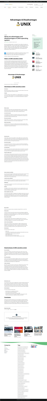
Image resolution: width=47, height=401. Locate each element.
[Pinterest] (13, 310)
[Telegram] (10, 310)
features (22, 397)
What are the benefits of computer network (39, 70)
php (26, 348)
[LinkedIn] (8, 310)
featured (24, 348)
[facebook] (4, 1)
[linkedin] (35, 346)
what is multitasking (20, 381)
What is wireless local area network (21, 356)
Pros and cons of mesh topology (21, 351)
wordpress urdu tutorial (20, 394)
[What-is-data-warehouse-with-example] (33, 65)
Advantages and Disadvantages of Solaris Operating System (39, 63)
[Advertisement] (16, 103)
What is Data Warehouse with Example (39, 66)
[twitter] (5, 1)
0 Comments (9, 336)
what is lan (26, 386)
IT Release (18, 399)
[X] (6, 310)
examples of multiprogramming (21, 383)
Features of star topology (20, 359)
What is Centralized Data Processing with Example (39, 58)
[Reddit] (7, 310)
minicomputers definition (20, 378)
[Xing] (15, 310)
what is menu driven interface (21, 389)
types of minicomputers (20, 372)
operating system (20, 348)
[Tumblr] (11, 310)
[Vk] (14, 310)
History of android (27, 353)
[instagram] (34, 346)
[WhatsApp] (9, 310)
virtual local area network (20, 386)
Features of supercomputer (21, 367)
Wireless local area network (21, 364)
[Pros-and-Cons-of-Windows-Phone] (33, 52)
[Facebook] (4, 310)
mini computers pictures (20, 370)
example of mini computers (21, 375)
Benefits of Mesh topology (21, 353)
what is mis (27, 389)
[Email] (16, 310)
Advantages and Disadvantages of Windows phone (38, 54)
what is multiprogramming (26, 381)
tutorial (19, 397)
